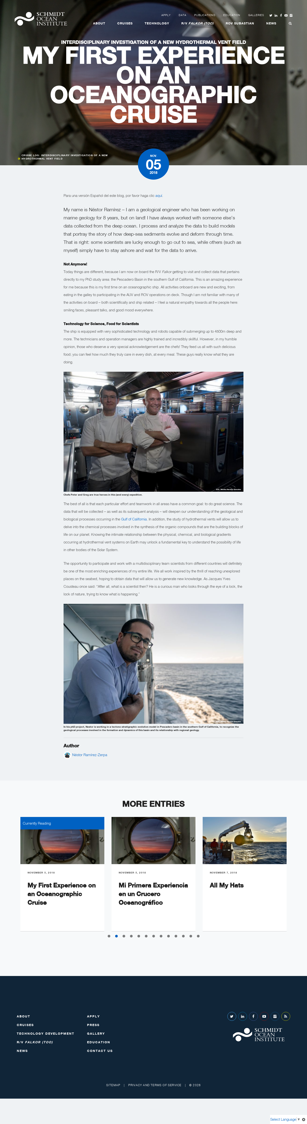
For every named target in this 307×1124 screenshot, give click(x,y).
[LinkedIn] (242, 1016)
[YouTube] (264, 1016)
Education (231, 15)
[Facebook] (253, 1016)
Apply (166, 15)
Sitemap (113, 1085)
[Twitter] (231, 1016)
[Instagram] (275, 1016)
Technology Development (45, 1033)
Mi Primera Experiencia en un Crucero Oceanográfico (153, 893)
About (99, 23)
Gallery (96, 1033)
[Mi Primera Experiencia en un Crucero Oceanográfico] (153, 840)
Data (182, 15)
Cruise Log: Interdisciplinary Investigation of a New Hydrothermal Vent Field (65, 157)
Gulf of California (134, 519)
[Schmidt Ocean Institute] (40, 19)
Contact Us (100, 1051)
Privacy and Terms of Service (155, 1085)
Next (297, 878)
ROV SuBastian (240, 23)
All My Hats (227, 885)
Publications (204, 15)
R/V (197, 23)
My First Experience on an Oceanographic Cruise (62, 893)
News (271, 23)
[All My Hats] (245, 840)
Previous (9, 878)
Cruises (125, 23)
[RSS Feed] (285, 1016)
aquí (158, 195)
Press (93, 1025)
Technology (157, 23)
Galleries (256, 15)
